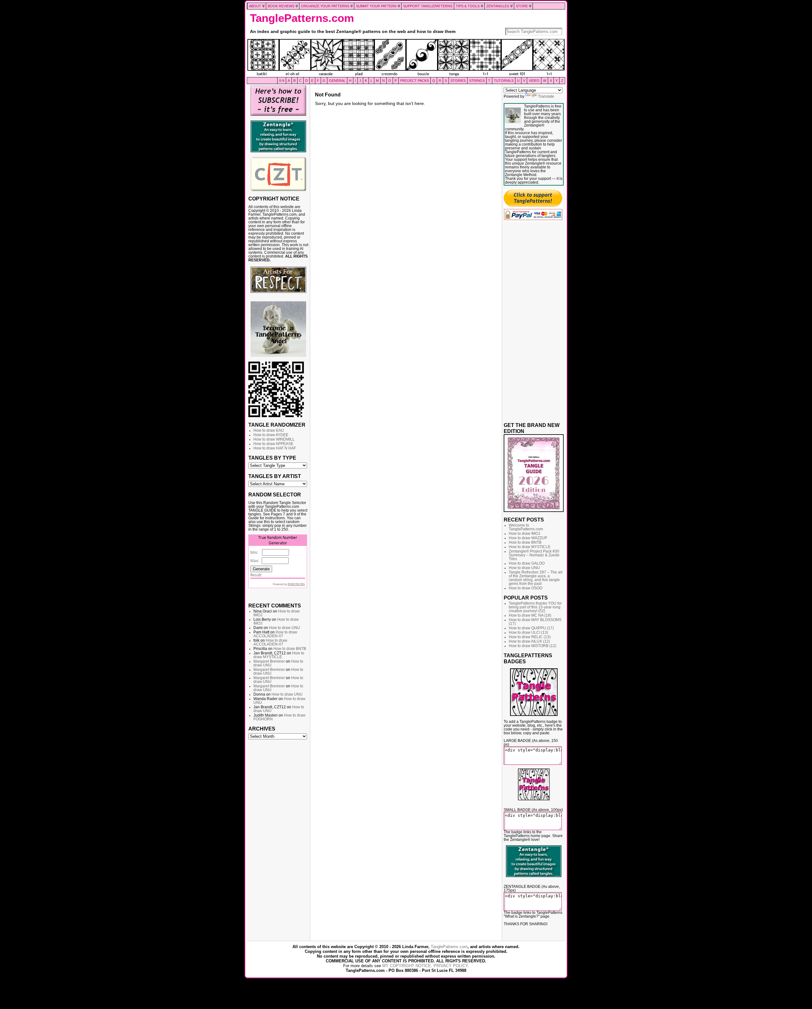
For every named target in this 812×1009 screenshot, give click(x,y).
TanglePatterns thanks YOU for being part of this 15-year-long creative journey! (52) (535, 607)
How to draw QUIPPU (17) (531, 628)
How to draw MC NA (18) (530, 615)
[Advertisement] (278, 839)
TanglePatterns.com (302, 18)
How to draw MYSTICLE (278, 655)
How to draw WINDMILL (274, 439)
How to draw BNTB (289, 649)
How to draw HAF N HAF (274, 448)
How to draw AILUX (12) (529, 641)
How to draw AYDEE (270, 435)
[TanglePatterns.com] (406, 58)
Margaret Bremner (269, 661)
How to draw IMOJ (524, 533)
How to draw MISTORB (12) (532, 646)
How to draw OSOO (525, 588)
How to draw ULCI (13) (528, 632)
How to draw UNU (284, 628)
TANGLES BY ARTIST (274, 476)
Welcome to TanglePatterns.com (526, 527)
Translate (546, 96)
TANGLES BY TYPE (272, 458)
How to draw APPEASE (273, 444)
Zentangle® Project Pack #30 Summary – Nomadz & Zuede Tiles (534, 555)
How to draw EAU (268, 430)
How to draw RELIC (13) (530, 637)
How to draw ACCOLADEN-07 (275, 634)
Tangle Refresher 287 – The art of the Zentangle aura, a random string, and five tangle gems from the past (535, 578)
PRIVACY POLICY (451, 965)
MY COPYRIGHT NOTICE (406, 965)
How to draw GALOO (527, 563)
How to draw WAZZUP (528, 538)
